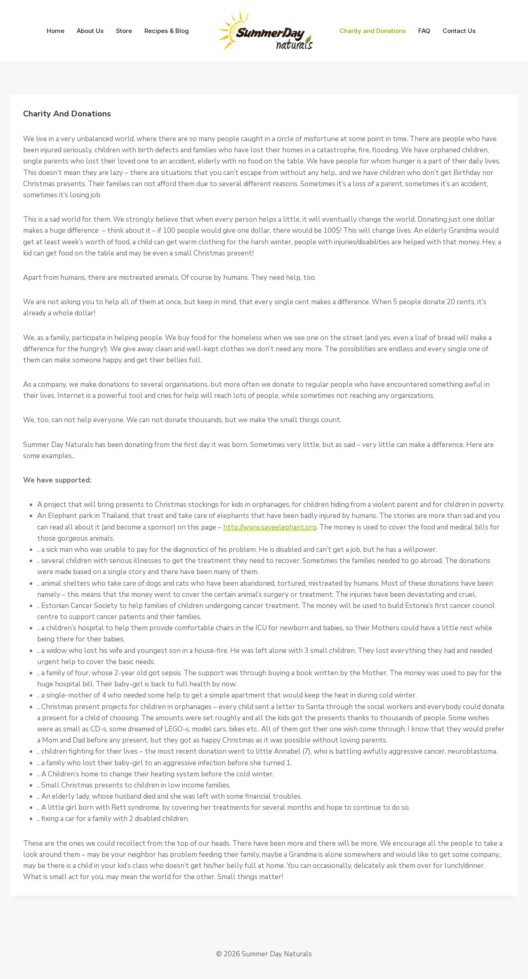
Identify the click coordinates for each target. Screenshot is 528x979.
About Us (90, 31)
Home (55, 31)
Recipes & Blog (166, 31)
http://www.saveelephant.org (269, 527)
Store (124, 31)
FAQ (424, 31)
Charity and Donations (372, 31)
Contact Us (459, 31)
